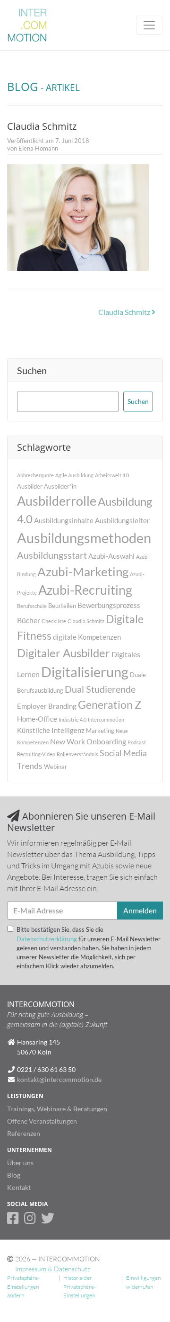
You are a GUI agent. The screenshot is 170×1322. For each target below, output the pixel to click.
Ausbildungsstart (52, 555)
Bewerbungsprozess (108, 605)
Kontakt (19, 1187)
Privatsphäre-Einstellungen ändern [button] (23, 1286)
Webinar (55, 766)
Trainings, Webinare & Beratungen (57, 1109)
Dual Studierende (100, 689)
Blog (13, 1175)
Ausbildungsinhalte (64, 520)
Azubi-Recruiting (85, 590)
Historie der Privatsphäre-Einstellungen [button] (79, 1286)
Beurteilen (62, 605)
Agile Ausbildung (74, 475)
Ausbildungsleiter (122, 520)
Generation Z (109, 704)
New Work (67, 741)
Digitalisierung (84, 671)
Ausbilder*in (60, 486)
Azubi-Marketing (82, 571)
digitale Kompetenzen (87, 637)
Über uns (20, 1163)
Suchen (32, 370)
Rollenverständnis (77, 754)
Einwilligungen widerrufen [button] (143, 1282)
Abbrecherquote (35, 475)
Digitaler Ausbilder (63, 653)
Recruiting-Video (36, 754)
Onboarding (106, 741)
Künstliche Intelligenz (51, 730)
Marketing (100, 730)
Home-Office (37, 719)
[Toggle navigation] (149, 25)
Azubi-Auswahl (111, 556)
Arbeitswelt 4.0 (112, 475)
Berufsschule (32, 606)
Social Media (123, 753)
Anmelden (140, 910)
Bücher (28, 620)
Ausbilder (29, 486)
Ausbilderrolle (56, 501)
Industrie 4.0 (72, 719)
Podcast (137, 742)
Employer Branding (46, 706)
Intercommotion (106, 719)
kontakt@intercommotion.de (59, 1079)
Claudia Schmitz (125, 311)
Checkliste (54, 621)
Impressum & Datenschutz (52, 1269)
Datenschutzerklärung (47, 939)
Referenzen (23, 1133)
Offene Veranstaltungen (42, 1121)
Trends (29, 766)
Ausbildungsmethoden (84, 537)
